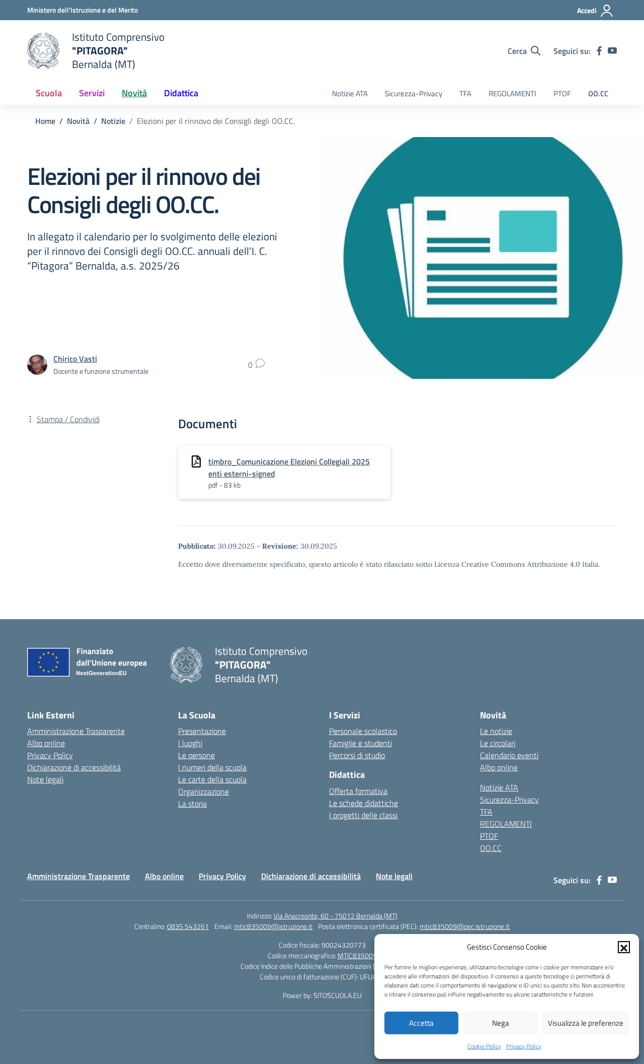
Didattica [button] (181, 93)
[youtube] (612, 50)
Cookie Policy (484, 1046)
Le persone (196, 755)
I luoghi (190, 743)
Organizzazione (203, 791)
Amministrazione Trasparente (76, 731)
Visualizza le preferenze (585, 1023)
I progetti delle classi (363, 815)
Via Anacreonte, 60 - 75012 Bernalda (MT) (335, 915)
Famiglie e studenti (360, 743)
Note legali (45, 779)
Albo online (46, 743)
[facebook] (599, 50)
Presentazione (202, 731)
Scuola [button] (49, 93)
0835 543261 (188, 926)
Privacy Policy (523, 1046)
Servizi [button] (92, 93)
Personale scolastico (363, 731)
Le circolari (497, 743)
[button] (624, 947)
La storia (192, 803)
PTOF (562, 93)
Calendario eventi (509, 755)
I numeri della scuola (212, 767)
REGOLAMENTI (512, 93)
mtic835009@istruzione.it (273, 926)
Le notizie (496, 731)
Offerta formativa (358, 791)
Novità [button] (134, 93)
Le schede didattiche (363, 803)
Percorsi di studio (357, 755)
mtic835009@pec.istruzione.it (465, 926)
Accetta (421, 1023)
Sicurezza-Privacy (413, 93)
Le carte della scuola (212, 779)
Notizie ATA (350, 93)
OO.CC (598, 93)
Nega (500, 1023)
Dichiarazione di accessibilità (74, 767)
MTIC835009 (357, 955)
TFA (465, 93)
